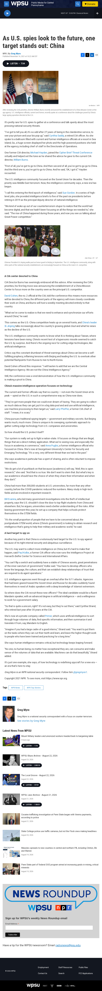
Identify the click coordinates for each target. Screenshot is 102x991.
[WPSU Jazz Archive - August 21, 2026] (11, 799)
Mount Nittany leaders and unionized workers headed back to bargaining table (57, 736)
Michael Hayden (38, 152)
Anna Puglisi (51, 445)
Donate (91, 4)
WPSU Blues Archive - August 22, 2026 (39, 755)
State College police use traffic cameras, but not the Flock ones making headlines (59, 831)
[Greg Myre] (9, 714)
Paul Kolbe (23, 552)
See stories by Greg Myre (31, 720)
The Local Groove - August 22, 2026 (37, 775)
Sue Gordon (68, 192)
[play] (7, 13)
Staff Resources (65, 967)
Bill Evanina (10, 499)
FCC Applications (86, 973)
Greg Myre (16, 53)
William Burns (21, 159)
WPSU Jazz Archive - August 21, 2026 (39, 795)
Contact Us (42, 973)
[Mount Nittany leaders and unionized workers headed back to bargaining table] (11, 740)
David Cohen (11, 295)
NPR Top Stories (34, 688)
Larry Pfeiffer (62, 409)
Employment (43, 967)
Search (61, 973)
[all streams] (98, 13)
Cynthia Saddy (56, 135)
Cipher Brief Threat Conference (75, 152)
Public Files (83, 967)
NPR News (15, 688)
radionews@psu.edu (68, 945)
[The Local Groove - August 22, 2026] (11, 779)
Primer (48, 616)
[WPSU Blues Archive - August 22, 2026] (11, 760)
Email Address (12, 923)
